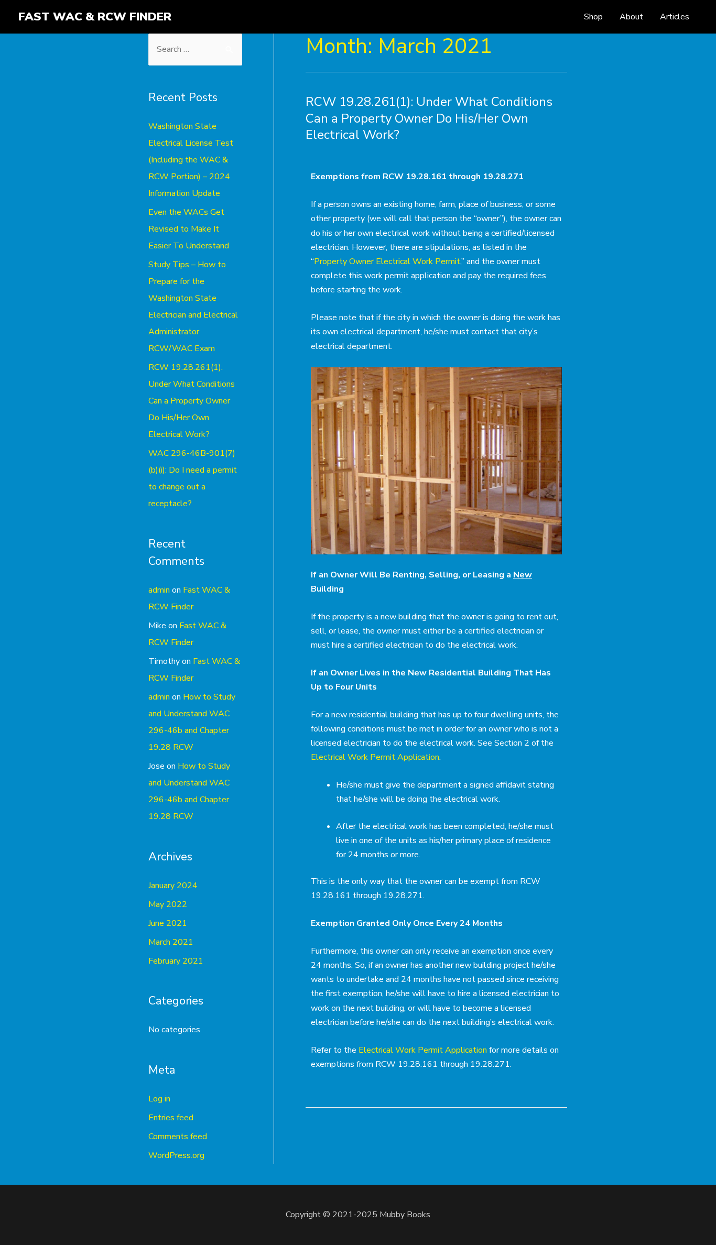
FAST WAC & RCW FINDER (94, 17)
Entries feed (170, 1117)
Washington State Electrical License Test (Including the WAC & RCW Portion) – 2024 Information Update (190, 160)
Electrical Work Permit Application (375, 757)
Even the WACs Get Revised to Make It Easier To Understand (188, 229)
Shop (593, 17)
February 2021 (175, 961)
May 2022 (167, 904)
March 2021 (170, 942)
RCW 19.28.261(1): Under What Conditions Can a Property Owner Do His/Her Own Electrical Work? (191, 401)
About (631, 17)
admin (159, 590)
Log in (159, 1099)
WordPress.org (176, 1155)
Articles (674, 17)
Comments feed (177, 1136)
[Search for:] (195, 49)
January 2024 (173, 885)
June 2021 (167, 923)
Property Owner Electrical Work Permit (387, 261)
